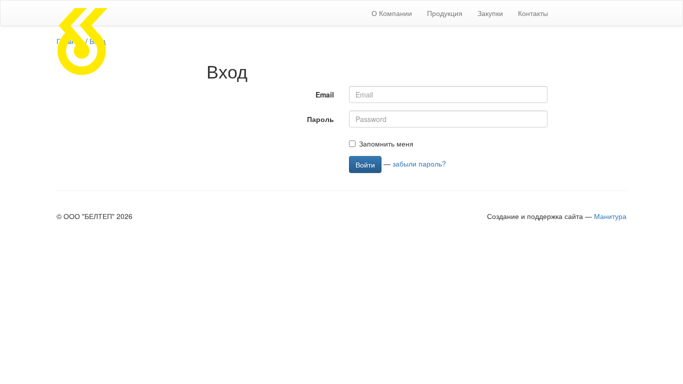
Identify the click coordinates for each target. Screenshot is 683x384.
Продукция (444, 13)
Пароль (320, 119)
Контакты (533, 13)
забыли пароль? (419, 163)
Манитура (610, 216)
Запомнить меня (386, 143)
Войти (365, 165)
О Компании (392, 13)
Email (325, 95)
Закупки (490, 13)
